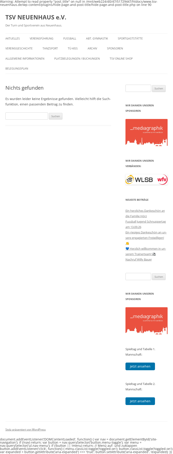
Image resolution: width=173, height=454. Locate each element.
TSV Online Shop (121, 59)
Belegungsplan (16, 68)
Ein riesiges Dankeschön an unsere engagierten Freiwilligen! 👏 (146, 237)
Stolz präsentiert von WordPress (25, 429)
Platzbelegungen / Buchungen (77, 59)
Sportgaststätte (130, 38)
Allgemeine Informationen (24, 59)
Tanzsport (50, 48)
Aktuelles (12, 38)
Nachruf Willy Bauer (138, 259)
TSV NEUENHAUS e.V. (35, 17)
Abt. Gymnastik (97, 38)
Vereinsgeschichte (19, 48)
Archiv (92, 48)
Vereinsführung (41, 38)
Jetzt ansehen (140, 366)
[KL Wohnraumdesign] (146, 127)
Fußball (69, 38)
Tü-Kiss (73, 48)
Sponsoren (115, 48)
